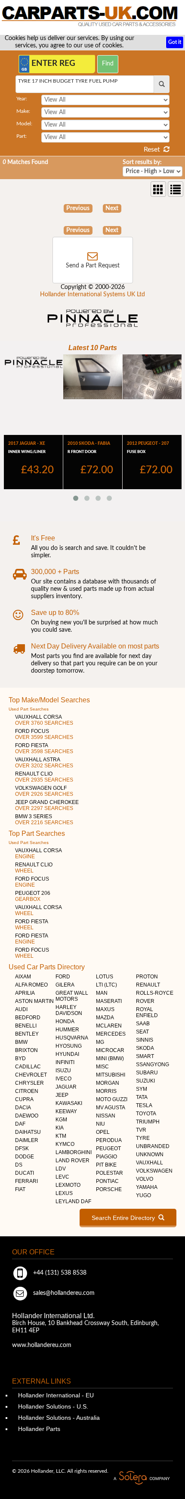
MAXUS (105, 1009)
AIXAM (23, 977)
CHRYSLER (29, 1083)
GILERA (65, 985)
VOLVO (144, 1179)
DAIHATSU (28, 1132)
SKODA (145, 1048)
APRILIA (25, 993)
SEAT (142, 1032)
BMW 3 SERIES (44, 819)
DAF (20, 1124)
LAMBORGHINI (74, 1152)
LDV (61, 1169)
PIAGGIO (106, 1157)
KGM (61, 1120)
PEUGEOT (108, 1148)
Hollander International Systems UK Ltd (92, 295)
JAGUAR (66, 1087)
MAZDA (105, 1018)
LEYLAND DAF (73, 1201)
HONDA (65, 1021)
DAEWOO (26, 1116)
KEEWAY (66, 1111)
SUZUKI (145, 1081)
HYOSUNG (69, 1046)
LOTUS (104, 977)
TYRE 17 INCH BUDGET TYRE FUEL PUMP (67, 81)
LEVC (62, 1177)
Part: (21, 136)
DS (18, 1165)
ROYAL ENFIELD (147, 1012)
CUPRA (24, 1099)
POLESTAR (109, 1173)
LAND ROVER (72, 1161)
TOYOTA (146, 1114)
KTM (61, 1136)
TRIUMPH (148, 1122)
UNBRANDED (153, 1146)
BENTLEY (27, 1034)
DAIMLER (26, 1140)
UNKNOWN (149, 1154)
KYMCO (65, 1144)
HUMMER (67, 1030)
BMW (21, 1042)
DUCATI (24, 1173)
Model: (24, 123)
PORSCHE (109, 1189)
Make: (23, 111)
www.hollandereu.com (41, 1345)
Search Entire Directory (125, 1217)
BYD (20, 1058)
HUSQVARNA (72, 1038)
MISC (102, 1067)
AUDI (21, 1009)
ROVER (145, 1001)
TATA (142, 1097)
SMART (145, 1056)
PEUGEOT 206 (32, 896)
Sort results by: (142, 162)
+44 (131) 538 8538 (58, 1273)
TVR (141, 1130)
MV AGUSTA (110, 1108)
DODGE (24, 1157)
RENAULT (148, 985)
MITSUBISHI (110, 1075)
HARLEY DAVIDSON (69, 1010)
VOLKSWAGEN (154, 1171)
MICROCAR (110, 1050)
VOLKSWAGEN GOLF (44, 791)
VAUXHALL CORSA (44, 720)
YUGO (143, 1195)
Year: (21, 98)
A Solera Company (141, 1478)
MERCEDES (111, 1034)
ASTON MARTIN (34, 1001)
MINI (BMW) (110, 1058)
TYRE (143, 1138)
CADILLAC (28, 1067)
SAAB (143, 1024)
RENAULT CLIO (44, 777)
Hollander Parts (38, 1428)
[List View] (175, 189)
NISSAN (105, 1116)
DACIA (23, 1108)
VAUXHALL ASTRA (44, 763)
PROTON (147, 977)
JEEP (62, 1095)
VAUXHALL (149, 1163)
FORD (63, 977)
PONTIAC (107, 1181)
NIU (100, 1124)
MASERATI (109, 1001)
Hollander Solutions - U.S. (52, 1406)
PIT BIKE (106, 1165)
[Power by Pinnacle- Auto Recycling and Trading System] (92, 328)
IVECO (63, 1079)
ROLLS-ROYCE (154, 993)
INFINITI (65, 1062)
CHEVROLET (31, 1075)
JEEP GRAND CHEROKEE (47, 805)
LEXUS (64, 1193)
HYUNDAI (67, 1054)
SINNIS (144, 1040)
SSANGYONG (152, 1064)
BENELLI (26, 1026)
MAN (102, 993)
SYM (141, 1089)
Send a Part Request (93, 266)
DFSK (22, 1148)
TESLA (144, 1105)
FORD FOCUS (44, 734)
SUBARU (147, 1073)
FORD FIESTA (44, 748)
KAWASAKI (69, 1103)
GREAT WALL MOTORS (72, 996)
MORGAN (107, 1083)
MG (100, 1042)
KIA (60, 1128)
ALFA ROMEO (31, 985)
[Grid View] (158, 189)
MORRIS (106, 1091)
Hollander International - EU (55, 1395)
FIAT (20, 1189)
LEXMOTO (68, 1185)
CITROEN (26, 1091)
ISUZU (63, 1071)
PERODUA (109, 1140)
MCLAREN (109, 1026)
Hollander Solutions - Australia (58, 1417)
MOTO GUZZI (111, 1099)
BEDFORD (27, 1018)
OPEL (103, 1132)
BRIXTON (26, 1050)
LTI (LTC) (106, 985)
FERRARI (26, 1181)
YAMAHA (146, 1187)
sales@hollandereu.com (63, 1293)
